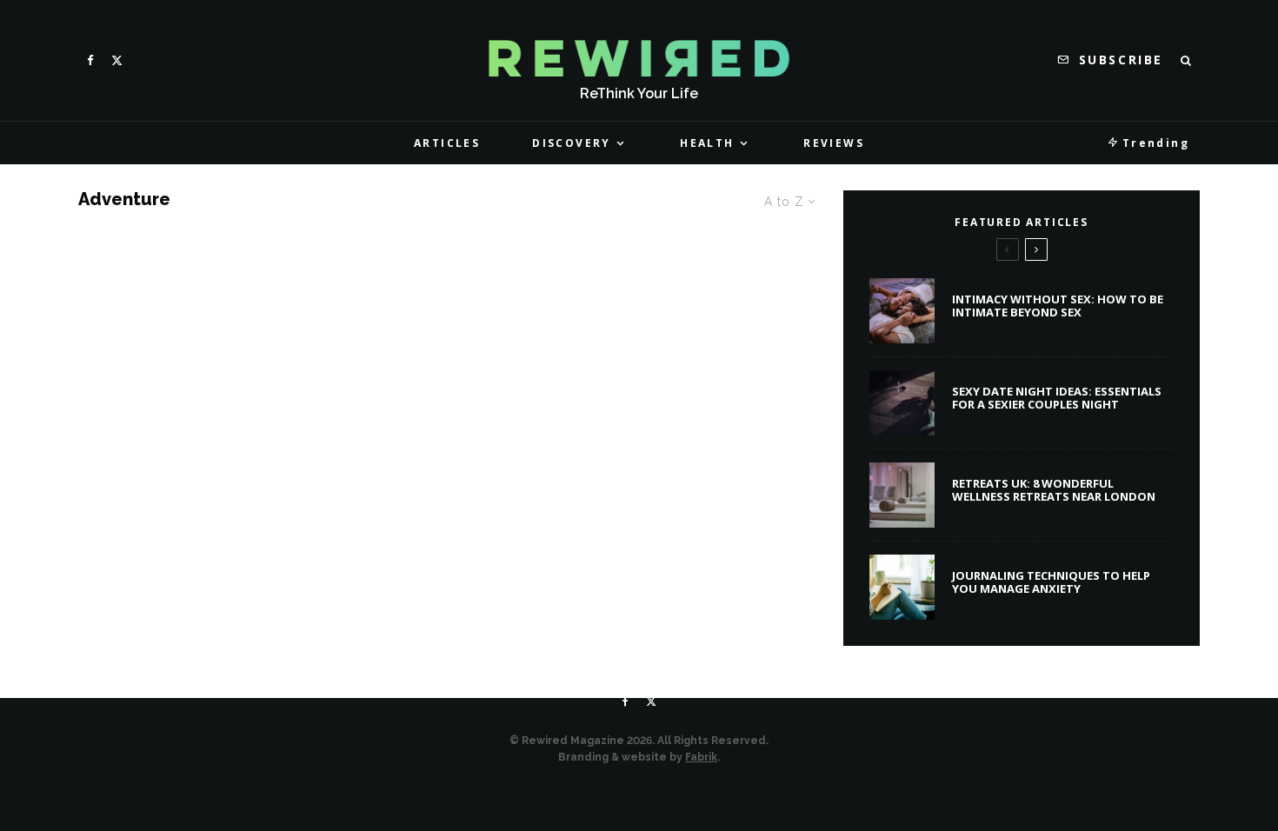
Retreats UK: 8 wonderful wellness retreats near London (1053, 490)
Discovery (571, 143)
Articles (447, 143)
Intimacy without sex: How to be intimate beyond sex (1057, 306)
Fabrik (701, 757)
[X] (117, 60)
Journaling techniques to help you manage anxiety (1051, 582)
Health (707, 143)
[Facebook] (90, 60)
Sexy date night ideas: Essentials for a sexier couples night (1057, 398)
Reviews (833, 143)
